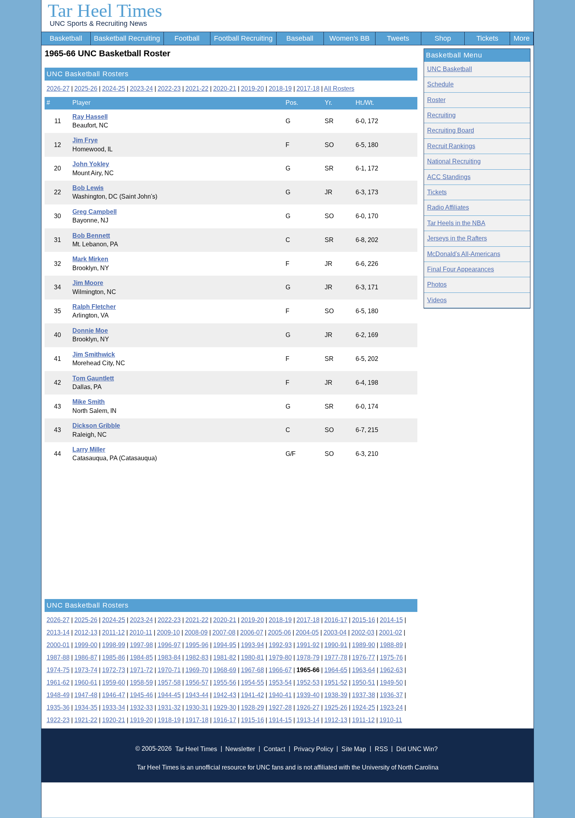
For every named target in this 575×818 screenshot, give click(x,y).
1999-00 (85, 645)
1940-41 (280, 695)
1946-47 (113, 695)
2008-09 (196, 632)
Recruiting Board (450, 130)
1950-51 (363, 682)
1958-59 (141, 682)
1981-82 (224, 657)
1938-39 (335, 695)
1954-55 (252, 682)
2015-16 (363, 620)
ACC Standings (449, 177)
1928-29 (252, 707)
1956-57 (196, 682)
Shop (443, 38)
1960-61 (85, 682)
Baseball (299, 38)
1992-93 (280, 645)
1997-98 (141, 645)
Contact (274, 748)
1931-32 (169, 707)
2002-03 (362, 632)
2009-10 (168, 632)
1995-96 (196, 645)
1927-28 (280, 707)
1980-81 (252, 657)
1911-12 (363, 720)
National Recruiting (454, 161)
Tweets (398, 38)
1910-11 (390, 720)
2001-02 (390, 632)
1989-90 (363, 645)
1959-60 (113, 682)
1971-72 (141, 670)
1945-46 (141, 695)
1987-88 (58, 657)
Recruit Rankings (451, 146)
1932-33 (141, 707)
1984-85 (141, 657)
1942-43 (224, 695)
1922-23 (58, 720)
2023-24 (141, 88)
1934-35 (85, 707)
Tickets (487, 38)
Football (186, 38)
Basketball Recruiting (127, 38)
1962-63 (391, 670)
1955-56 (224, 682)
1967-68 (252, 670)
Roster (436, 100)
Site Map (353, 748)
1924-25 (363, 707)
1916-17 (224, 720)
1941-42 (252, 695)
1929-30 (224, 707)
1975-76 (391, 657)
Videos (437, 300)
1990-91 (335, 645)
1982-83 (196, 657)
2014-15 (391, 620)
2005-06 (279, 632)
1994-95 (224, 645)
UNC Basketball (449, 69)
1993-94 (252, 645)
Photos (437, 284)
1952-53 (308, 682)
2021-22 (196, 88)
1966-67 (280, 670)
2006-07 (251, 632)
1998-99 (113, 645)
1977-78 (335, 657)
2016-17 (335, 620)
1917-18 (196, 720)
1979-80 (280, 657)
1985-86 (113, 657)
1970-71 (169, 670)
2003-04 (335, 632)
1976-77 (363, 657)
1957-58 (169, 682)
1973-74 (85, 670)
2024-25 (113, 88)
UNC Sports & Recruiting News (98, 23)
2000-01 (58, 645)
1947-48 (85, 695)
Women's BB (349, 38)
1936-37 (391, 695)
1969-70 (196, 670)
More (522, 38)
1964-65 (335, 670)
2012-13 (85, 632)
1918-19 (169, 720)
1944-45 (169, 695)
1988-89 (391, 645)
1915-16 (252, 720)
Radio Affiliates (448, 207)
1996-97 (169, 645)
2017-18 (308, 88)
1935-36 (58, 707)
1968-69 (224, 670)
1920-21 (113, 720)
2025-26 (85, 88)
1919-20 (141, 720)
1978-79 (308, 657)
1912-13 (335, 720)
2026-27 (58, 88)
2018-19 (280, 88)
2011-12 (113, 632)
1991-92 (308, 645)
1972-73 (113, 670)
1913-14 (308, 720)
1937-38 (363, 695)
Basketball (66, 38)
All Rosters (339, 88)
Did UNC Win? (417, 748)
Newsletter (240, 748)
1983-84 (169, 657)
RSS (381, 748)
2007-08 (223, 632)
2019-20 (252, 88)
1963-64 (363, 670)
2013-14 (58, 632)
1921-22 (85, 720)
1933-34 (113, 707)
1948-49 (58, 695)
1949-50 (391, 682)
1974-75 (58, 670)
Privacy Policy (313, 748)
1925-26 (335, 707)
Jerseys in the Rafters (457, 238)
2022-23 (169, 88)
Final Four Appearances (460, 269)
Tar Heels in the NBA (456, 223)
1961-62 (58, 682)
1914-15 (280, 720)
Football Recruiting (243, 38)
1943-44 (196, 695)
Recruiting (441, 115)
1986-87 (85, 657)
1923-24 (391, 707)
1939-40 (308, 695)
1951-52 (335, 682)
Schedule (440, 84)
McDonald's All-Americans (463, 254)
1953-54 (280, 682)
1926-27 (308, 707)
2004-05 (307, 632)
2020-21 (224, 88)
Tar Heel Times (105, 10)
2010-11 (140, 632)
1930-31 (196, 707)
